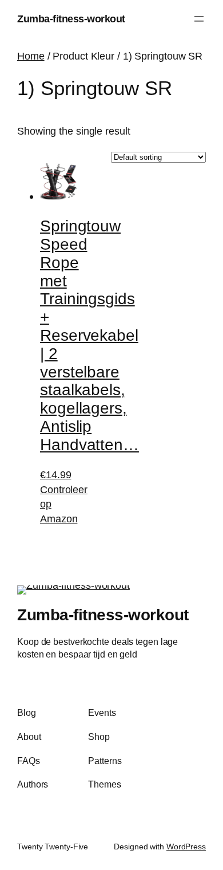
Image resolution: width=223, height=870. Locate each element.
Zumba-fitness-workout (71, 19)
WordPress (186, 846)
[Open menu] (199, 19)
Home (31, 56)
